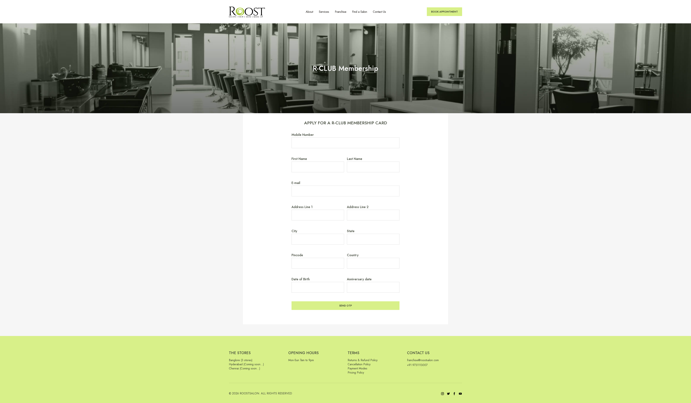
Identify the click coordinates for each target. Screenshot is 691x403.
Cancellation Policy (359, 364)
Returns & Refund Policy (363, 360)
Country (353, 255)
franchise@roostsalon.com (423, 360)
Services (324, 12)
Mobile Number (303, 135)
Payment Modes (357, 368)
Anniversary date (359, 279)
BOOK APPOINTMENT (444, 11)
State (350, 231)
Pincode (297, 255)
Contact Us (379, 12)
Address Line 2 (358, 207)
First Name (299, 159)
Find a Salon (359, 12)
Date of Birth (301, 279)
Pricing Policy (356, 372)
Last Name (354, 159)
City (294, 231)
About (309, 12)
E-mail (296, 183)
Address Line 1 (302, 207)
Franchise (340, 12)
